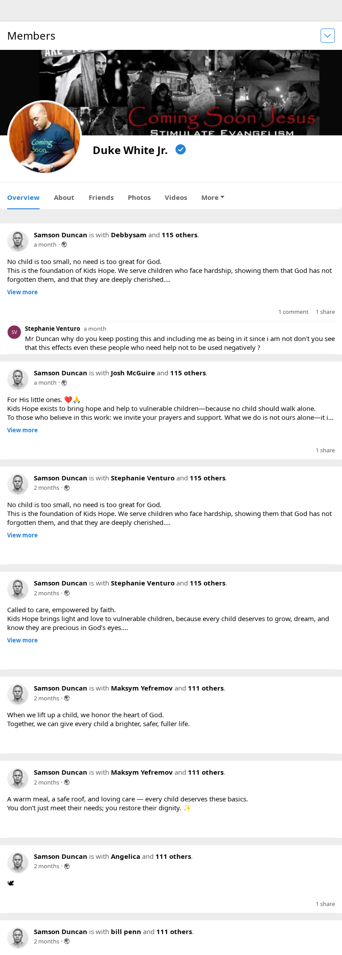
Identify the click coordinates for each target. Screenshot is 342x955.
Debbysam (129, 234)
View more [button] (22, 292)
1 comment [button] (293, 318)
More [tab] (210, 197)
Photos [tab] (139, 197)
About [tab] (64, 197)
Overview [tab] (23, 197)
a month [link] (45, 244)
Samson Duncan (60, 234)
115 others (179, 234)
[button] (20, 319)
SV (14, 339)
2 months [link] (46, 501)
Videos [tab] (176, 197)
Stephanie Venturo (52, 335)
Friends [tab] (101, 197)
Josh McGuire (133, 379)
